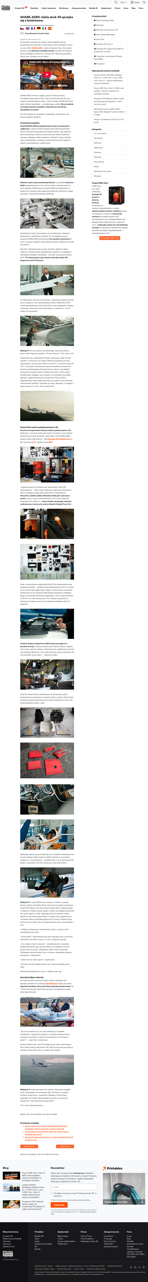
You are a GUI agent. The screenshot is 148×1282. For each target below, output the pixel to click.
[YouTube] (143, 1267)
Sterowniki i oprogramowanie (111, 1245)
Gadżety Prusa (9, 1246)
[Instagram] (135, 1267)
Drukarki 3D (8, 1236)
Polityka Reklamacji (64, 1269)
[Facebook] (131, 1267)
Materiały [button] (34, 8)
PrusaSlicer (108, 1236)
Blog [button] (133, 8)
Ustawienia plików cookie (96, 1269)
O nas (129, 1236)
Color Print (100, 39)
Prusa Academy (87, 1238)
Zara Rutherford (51, 983)
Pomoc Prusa (86, 1236)
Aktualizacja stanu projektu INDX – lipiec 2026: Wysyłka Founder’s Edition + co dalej (110, 112)
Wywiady (97, 176)
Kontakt (130, 1246)
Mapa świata (63, 1236)
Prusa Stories (99, 162)
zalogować (33, 1154)
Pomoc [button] (117, 8)
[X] (139, 1267)
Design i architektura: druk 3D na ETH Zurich (109, 120)
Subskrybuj (59, 1205)
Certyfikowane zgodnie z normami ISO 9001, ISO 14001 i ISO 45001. (136, 1253)
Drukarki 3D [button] (21, 7)
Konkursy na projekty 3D (43, 1245)
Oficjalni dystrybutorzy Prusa (135, 1242)
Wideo (96, 166)
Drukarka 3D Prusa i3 (104, 44)
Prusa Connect (110, 1241)
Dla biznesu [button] (63, 8)
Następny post (65, 1146)
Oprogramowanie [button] (79, 8)
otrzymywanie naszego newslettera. (78, 1200)
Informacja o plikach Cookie (45, 1269)
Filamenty (7, 1241)
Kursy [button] (126, 8)
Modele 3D (39, 1236)
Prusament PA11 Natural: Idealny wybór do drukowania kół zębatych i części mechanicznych (109, 101)
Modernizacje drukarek (12, 1238)
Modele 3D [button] (93, 8)
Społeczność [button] (106, 8)
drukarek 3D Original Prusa (59, 438)
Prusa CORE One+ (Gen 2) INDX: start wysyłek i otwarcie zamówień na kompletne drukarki (109, 91)
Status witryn (79, 1269)
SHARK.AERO (37, 47)
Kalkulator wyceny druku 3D (106, 30)
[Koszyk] (144, 2)
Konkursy (97, 143)
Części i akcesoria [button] (49, 8)
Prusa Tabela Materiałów (105, 34)
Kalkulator (99, 25)
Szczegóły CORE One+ (110, 238)
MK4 (50, 441)
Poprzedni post (29, 1146)
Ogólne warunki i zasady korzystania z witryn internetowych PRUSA (80, 1266)
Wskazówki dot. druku (102, 171)
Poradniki (97, 157)
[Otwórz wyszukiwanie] (116, 2)
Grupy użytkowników (66, 1241)
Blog (129, 1238)
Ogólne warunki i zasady (43, 1266)
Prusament (100, 64)
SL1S (33, 441)
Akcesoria (7, 1244)
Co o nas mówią (100, 133)
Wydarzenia (62, 1244)
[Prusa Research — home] (6, 8)
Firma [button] (141, 8)
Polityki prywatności (64, 1212)
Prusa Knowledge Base (105, 20)
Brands (38, 1249)
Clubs (37, 1241)
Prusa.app (108, 1238)
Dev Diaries (98, 138)
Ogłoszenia (98, 147)
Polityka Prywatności (115, 1266)
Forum (60, 1238)
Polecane (97, 152)
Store (37, 1238)
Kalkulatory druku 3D (89, 1241)
